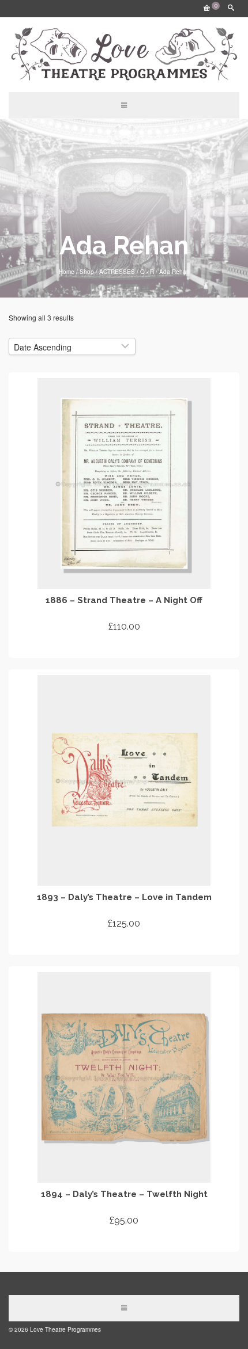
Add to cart (124, 647)
